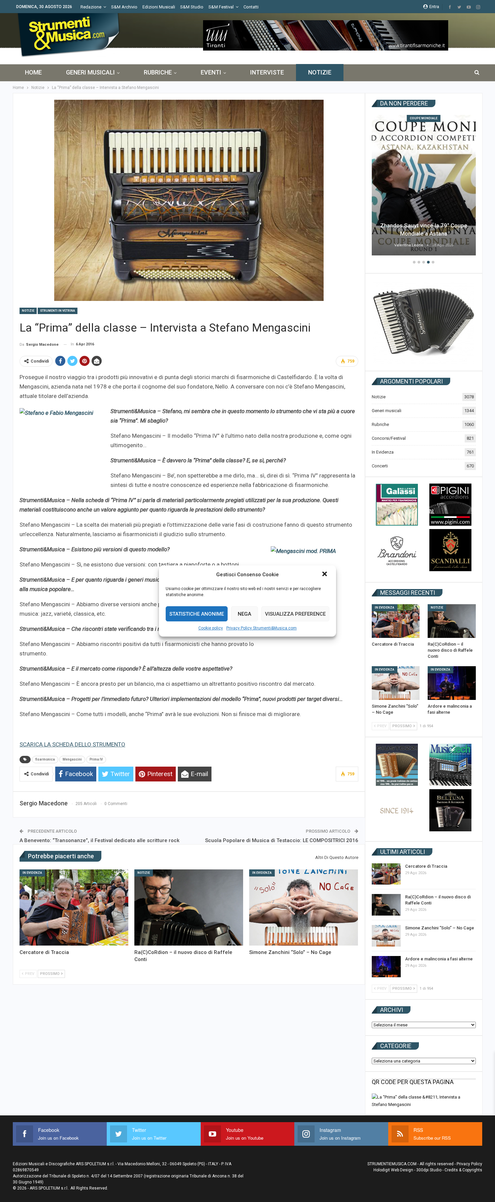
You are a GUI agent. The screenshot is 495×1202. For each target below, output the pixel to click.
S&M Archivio (124, 6)
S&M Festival (221, 6)
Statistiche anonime (196, 614)
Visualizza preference (295, 614)
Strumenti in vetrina (57, 310)
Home (33, 72)
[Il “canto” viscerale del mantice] (424, 185)
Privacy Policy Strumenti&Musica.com (261, 628)
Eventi (211, 72)
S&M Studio (191, 6)
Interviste (267, 72)
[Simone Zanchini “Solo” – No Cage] (303, 907)
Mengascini (72, 759)
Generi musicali (90, 72)
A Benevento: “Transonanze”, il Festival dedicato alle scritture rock (99, 840)
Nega (244, 614)
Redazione (90, 6)
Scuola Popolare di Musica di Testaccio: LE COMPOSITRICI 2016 (281, 840)
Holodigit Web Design (393, 1170)
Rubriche (158, 72)
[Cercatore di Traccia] (74, 907)
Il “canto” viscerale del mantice (423, 233)
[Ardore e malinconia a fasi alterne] (452, 683)
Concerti (380, 465)
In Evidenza (32, 872)
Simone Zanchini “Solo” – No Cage (439, 927)
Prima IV (96, 759)
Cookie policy (210, 628)
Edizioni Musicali (158, 6)
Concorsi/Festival (389, 438)
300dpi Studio (428, 1170)
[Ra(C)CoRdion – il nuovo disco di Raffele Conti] (188, 907)
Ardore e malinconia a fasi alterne (439, 958)
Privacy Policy (469, 1164)
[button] (325, 575)
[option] (424, 186)
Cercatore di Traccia (426, 866)
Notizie (319, 72)
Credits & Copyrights (463, 1170)
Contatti (251, 6)
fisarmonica (45, 759)
